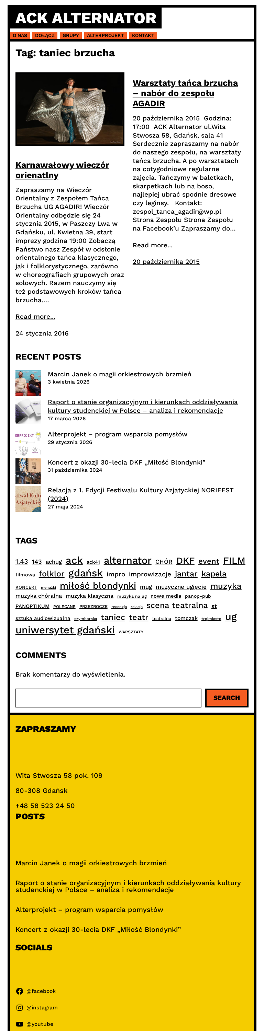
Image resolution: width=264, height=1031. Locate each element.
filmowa (25, 574)
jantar (186, 573)
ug (231, 616)
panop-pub (198, 596)
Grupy (71, 35)
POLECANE (64, 606)
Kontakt (143, 35)
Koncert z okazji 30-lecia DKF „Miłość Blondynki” (127, 462)
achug (54, 562)
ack (74, 560)
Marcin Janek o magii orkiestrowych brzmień (119, 374)
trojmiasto (211, 619)
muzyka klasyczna (89, 596)
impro (116, 574)
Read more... (35, 316)
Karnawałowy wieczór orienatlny (62, 170)
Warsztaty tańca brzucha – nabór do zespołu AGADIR (185, 93)
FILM (234, 560)
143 (37, 561)
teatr (138, 617)
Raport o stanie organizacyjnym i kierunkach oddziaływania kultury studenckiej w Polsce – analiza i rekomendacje (143, 406)
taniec (113, 617)
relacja (137, 607)
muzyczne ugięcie (181, 586)
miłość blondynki (98, 585)
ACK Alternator (85, 18)
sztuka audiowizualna (42, 618)
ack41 (93, 562)
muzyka (226, 586)
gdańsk (85, 573)
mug (146, 587)
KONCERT (26, 587)
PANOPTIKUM (32, 606)
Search (226, 698)
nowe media (166, 596)
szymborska (85, 619)
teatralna (161, 618)
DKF (185, 560)
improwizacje (150, 574)
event (208, 560)
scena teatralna (177, 605)
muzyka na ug (132, 596)
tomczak (186, 618)
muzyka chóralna (38, 596)
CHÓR (164, 561)
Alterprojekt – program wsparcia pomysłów (117, 434)
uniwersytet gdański (65, 630)
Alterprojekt (105, 35)
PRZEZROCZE (93, 606)
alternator (128, 560)
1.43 (21, 561)
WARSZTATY (131, 632)
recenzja (119, 607)
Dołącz (45, 35)
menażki (48, 587)
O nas (20, 35)
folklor (52, 573)
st (214, 606)
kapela (214, 573)
